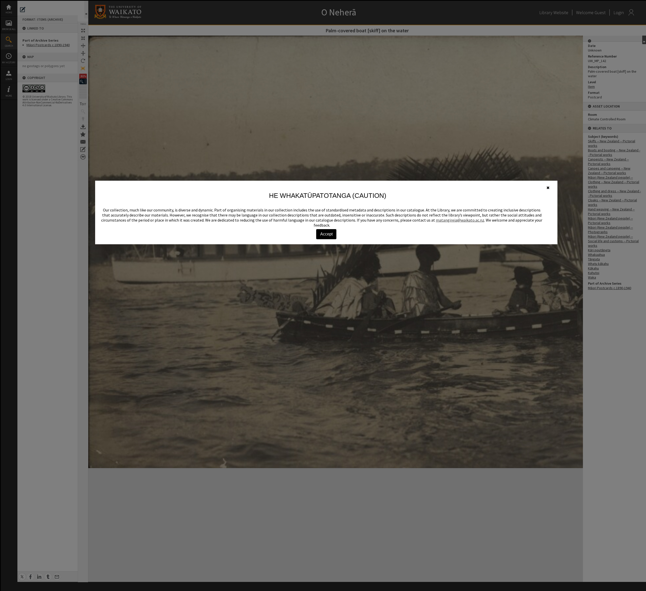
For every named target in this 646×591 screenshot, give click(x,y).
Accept (326, 234)
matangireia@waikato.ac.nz (460, 220)
